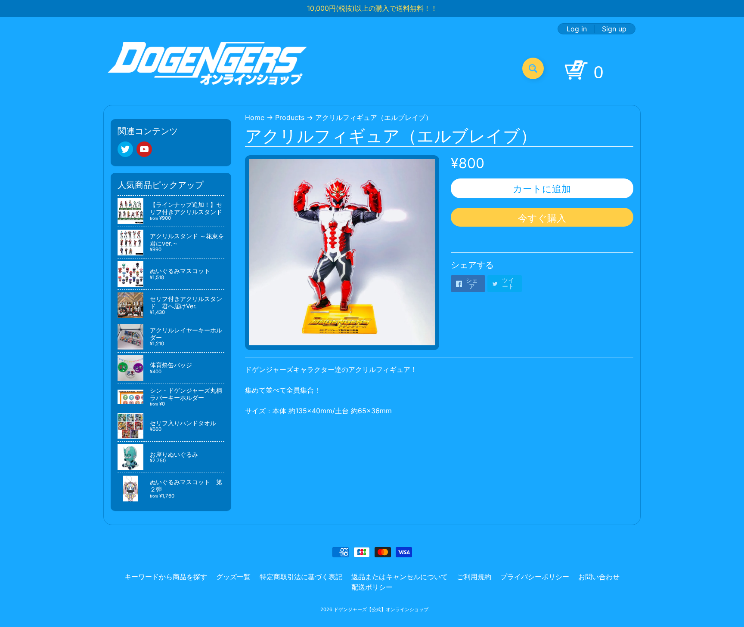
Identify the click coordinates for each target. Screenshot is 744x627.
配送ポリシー (372, 587)
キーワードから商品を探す (165, 576)
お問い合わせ (599, 576)
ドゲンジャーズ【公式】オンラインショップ (381, 609)
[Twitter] (125, 149)
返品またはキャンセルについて (399, 576)
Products (289, 117)
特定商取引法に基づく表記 (301, 576)
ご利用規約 (474, 576)
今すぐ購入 (542, 218)
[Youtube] (144, 149)
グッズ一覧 (233, 576)
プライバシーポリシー (534, 576)
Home (254, 117)
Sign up (614, 28)
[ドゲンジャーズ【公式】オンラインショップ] (207, 68)
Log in (577, 28)
